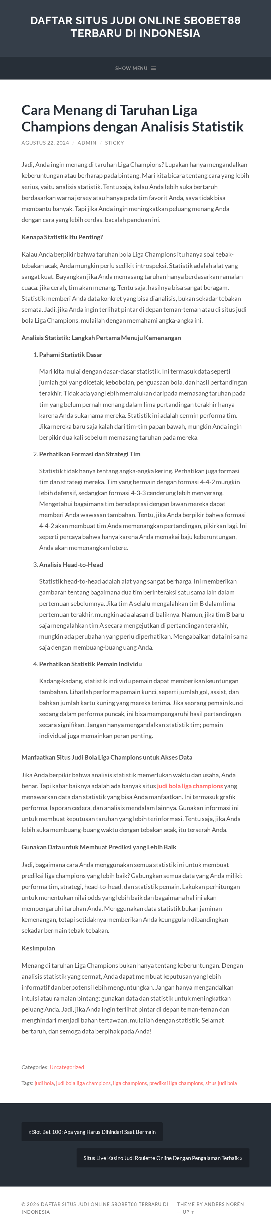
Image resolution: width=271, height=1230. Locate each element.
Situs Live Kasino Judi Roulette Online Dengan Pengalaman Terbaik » (163, 1158)
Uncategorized (67, 1067)
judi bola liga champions (190, 786)
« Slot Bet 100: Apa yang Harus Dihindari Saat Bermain (92, 1132)
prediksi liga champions (176, 1083)
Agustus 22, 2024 (45, 143)
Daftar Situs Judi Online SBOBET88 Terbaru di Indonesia (135, 26)
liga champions (130, 1083)
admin (87, 143)
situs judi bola (221, 1083)
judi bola (44, 1083)
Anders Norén (224, 1204)
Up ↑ (189, 1212)
